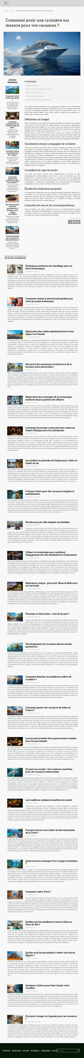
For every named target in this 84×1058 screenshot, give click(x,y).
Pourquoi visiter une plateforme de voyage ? (12, 153)
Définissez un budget (31, 85)
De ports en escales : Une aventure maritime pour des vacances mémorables (48, 770)
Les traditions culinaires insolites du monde (48, 800)
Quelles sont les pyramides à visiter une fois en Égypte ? (50, 954)
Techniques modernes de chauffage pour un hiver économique (48, 267)
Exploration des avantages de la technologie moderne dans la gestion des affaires (48, 398)
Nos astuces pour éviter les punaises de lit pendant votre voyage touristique (12, 209)
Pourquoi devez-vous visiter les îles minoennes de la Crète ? (50, 831)
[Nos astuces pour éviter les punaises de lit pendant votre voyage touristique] (12, 198)
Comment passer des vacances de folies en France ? (12, 238)
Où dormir (6, 1051)
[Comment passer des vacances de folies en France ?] (12, 230)
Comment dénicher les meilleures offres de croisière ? (12, 180)
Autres (12, 11)
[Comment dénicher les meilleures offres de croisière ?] (12, 171)
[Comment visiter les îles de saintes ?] (12, 90)
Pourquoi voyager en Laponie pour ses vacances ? (51, 1017)
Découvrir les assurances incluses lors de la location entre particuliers (48, 365)
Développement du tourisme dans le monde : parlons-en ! (49, 645)
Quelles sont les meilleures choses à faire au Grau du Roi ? (48, 923)
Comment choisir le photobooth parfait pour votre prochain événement (49, 300)
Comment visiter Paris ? (38, 891)
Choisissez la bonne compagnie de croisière (38, 89)
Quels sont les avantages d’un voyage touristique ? (51, 862)
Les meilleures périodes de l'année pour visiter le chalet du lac (51, 461)
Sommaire (31, 81)
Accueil (6, 11)
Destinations (46, 1051)
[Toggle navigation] (6, 3)
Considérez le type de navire (34, 92)
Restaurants (16, 1051)
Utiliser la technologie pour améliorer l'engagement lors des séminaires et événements (51, 553)
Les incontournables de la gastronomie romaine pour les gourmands (50, 739)
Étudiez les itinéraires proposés (34, 96)
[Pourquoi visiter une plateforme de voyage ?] (12, 145)
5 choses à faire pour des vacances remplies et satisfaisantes (49, 492)
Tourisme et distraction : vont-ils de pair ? (47, 613)
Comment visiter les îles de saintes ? (12, 98)
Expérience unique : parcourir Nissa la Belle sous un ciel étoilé (51, 584)
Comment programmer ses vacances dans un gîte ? (12, 124)
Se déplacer (35, 1051)
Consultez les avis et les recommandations (38, 100)
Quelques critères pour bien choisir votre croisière (47, 986)
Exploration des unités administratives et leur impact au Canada (49, 332)
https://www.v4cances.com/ (65, 131)
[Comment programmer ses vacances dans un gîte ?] (12, 116)
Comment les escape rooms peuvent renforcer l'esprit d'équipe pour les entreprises (50, 429)
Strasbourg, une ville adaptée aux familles (47, 522)
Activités (25, 1051)
